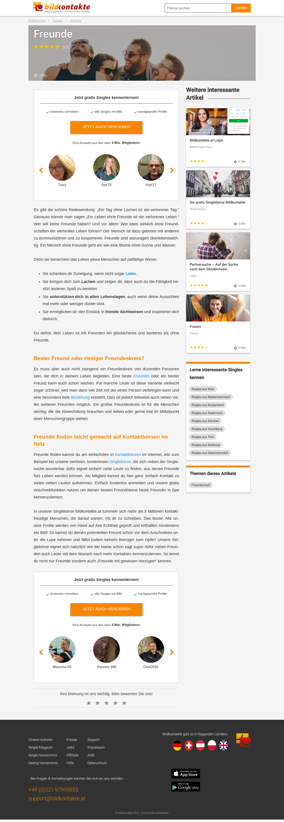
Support (93, 740)
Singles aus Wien (202, 389)
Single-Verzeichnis (42, 755)
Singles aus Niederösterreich (210, 397)
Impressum (96, 747)
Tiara (62, 185)
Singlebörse (120, 461)
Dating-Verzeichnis (43, 763)
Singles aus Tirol (202, 437)
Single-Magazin (40, 747)
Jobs (70, 747)
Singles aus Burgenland (207, 405)
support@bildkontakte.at (56, 798)
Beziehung (80, 397)
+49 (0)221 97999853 (53, 790)
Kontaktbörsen (128, 454)
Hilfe (70, 763)
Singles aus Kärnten (205, 421)
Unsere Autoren (40, 740)
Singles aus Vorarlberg (206, 429)
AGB (90, 755)
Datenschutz (97, 763)
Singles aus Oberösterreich (209, 453)
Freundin (141, 376)
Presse (72, 740)
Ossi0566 (150, 667)
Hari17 (151, 185)
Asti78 (106, 185)
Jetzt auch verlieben (106, 127)
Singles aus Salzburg (205, 445)
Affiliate (73, 755)
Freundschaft (200, 485)
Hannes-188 (106, 667)
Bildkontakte (37, 20)
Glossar (58, 20)
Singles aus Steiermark (207, 413)
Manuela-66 (62, 667)
